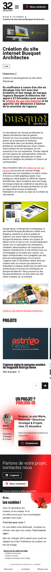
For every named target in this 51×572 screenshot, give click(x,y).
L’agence (14, 475)
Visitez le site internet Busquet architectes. (23, 311)
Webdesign (8, 81)
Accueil (6, 17)
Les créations (18, 17)
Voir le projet (9, 372)
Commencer (31, 443)
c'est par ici (42, 491)
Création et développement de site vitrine (22, 78)
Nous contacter (38, 7)
